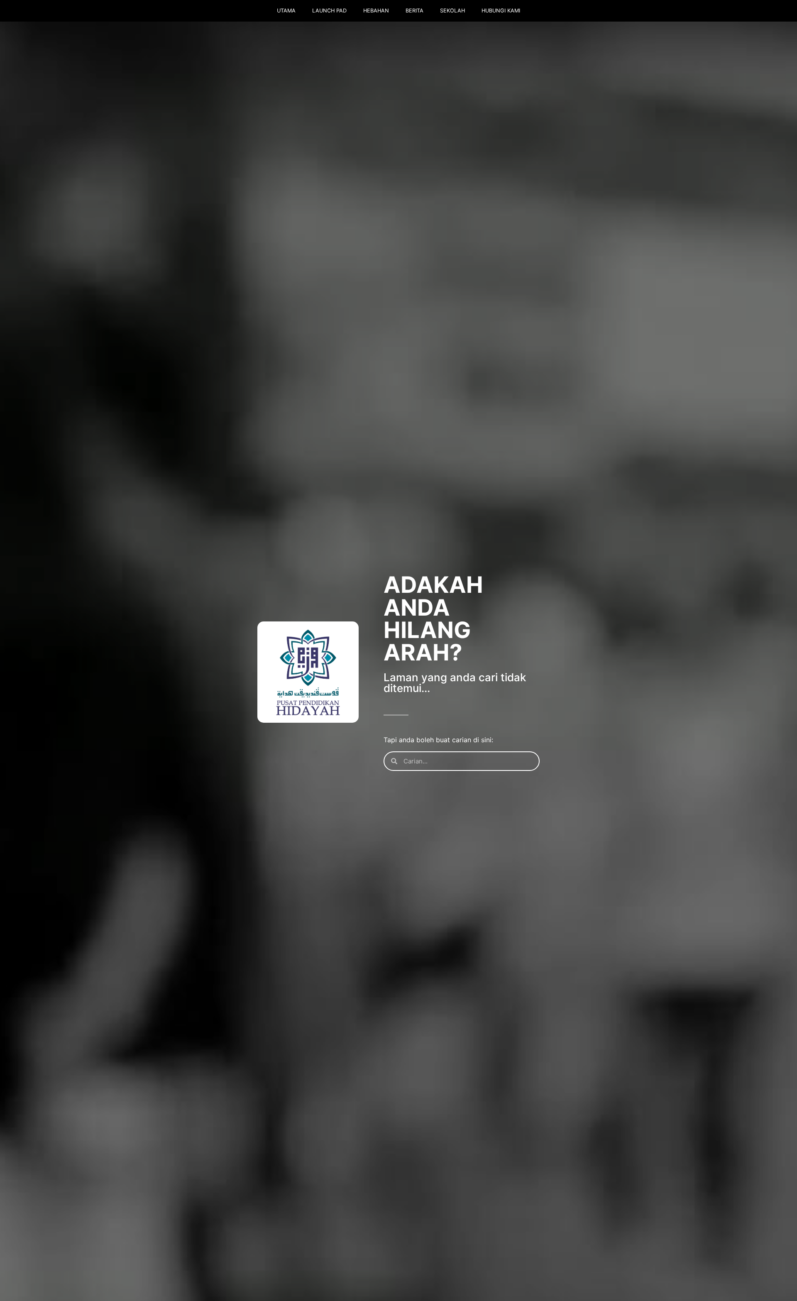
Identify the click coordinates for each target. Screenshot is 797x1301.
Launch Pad (329, 10)
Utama (286, 10)
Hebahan (376, 10)
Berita (414, 10)
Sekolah (452, 10)
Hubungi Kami (501, 10)
